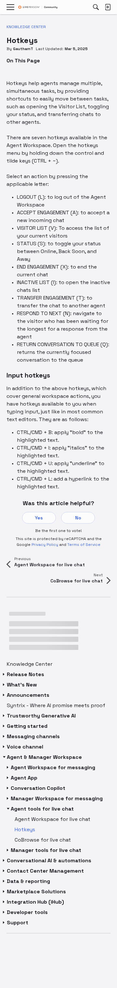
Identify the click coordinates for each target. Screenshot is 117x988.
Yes (39, 518)
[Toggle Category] (4, 674)
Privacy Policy (45, 544)
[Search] (96, 7)
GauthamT (23, 48)
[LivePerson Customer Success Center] (38, 7)
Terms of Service (83, 544)
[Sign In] (107, 7)
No (78, 518)
